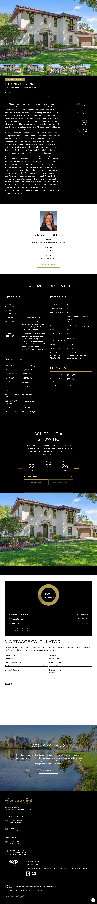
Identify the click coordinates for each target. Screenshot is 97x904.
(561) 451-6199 (15, 844)
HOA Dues (54, 670)
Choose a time (30, 477)
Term (51, 655)
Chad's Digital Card (33, 864)
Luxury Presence (49, 886)
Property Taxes (18, 619)
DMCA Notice (40, 890)
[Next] (76, 466)
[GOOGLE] (22, 896)
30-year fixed (55, 658)
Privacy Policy (26, 890)
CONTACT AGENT (48, 265)
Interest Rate (11, 670)
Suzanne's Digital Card (34, 861)
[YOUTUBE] (17, 896)
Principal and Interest (20, 614)
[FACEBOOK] (7, 896)
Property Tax (55, 662)
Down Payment (11, 662)
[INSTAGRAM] (12, 896)
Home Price (10, 655)
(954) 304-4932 (49, 250)
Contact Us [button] (48, 771)
